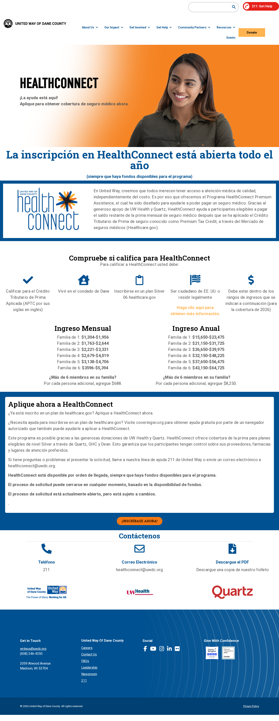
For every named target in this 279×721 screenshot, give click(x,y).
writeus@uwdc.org (33, 649)
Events (231, 37)
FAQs (85, 661)
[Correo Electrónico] (139, 549)
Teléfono (46, 562)
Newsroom (89, 674)
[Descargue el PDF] (232, 549)
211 (84, 681)
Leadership (89, 667)
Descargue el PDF (232, 562)
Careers (87, 648)
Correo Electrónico (139, 562)
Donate (252, 32)
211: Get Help (262, 6)
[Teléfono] (46, 549)
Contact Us (89, 654)
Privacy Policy (251, 706)
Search (234, 6)
